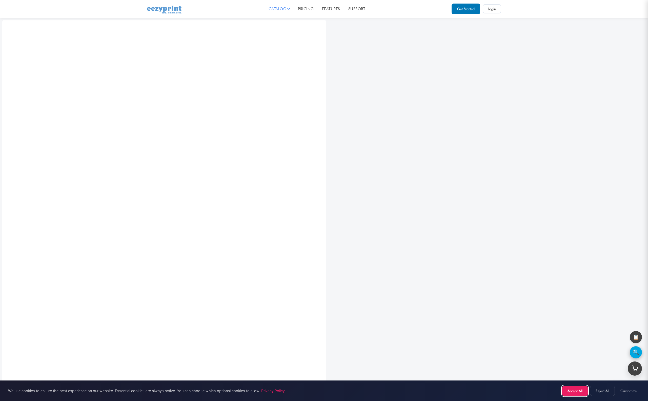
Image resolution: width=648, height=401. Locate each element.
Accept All (575, 391)
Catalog (278, 9)
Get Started (466, 9)
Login (492, 9)
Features (331, 9)
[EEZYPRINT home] (164, 9)
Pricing (306, 9)
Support (357, 9)
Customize (628, 391)
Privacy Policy (273, 391)
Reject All (602, 391)
